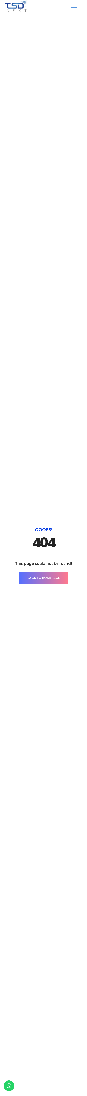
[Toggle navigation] (74, 7)
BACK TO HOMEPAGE (43, 578)
